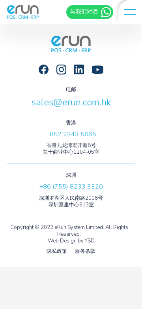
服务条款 (85, 251)
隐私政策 (57, 251)
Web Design (62, 240)
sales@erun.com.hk (71, 102)
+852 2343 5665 (71, 134)
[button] (130, 12)
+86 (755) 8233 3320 (71, 186)
